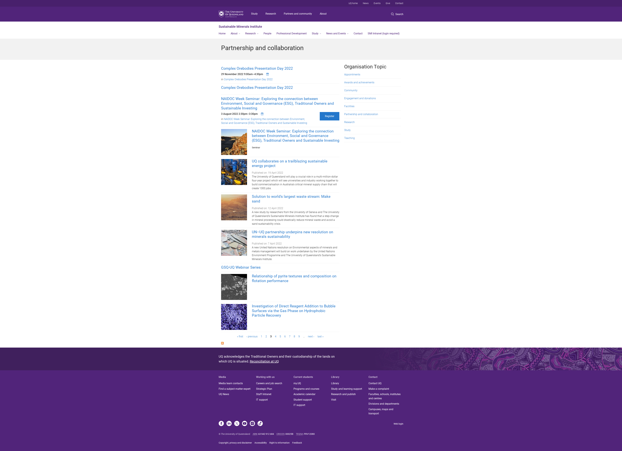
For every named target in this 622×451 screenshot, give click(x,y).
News (366, 3)
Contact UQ (375, 383)
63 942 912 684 (266, 434)
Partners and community (298, 13)
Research (270, 13)
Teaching (349, 138)
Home (222, 33)
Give (388, 3)
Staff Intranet (263, 394)
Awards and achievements (359, 82)
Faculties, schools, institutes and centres (385, 396)
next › (311, 336)
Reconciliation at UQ (264, 361)
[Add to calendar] (268, 74)
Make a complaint (379, 388)
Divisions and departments (384, 403)
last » (320, 336)
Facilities (349, 106)
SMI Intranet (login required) (384, 33)
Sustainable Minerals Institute (240, 27)
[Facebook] (221, 423)
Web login (398, 423)
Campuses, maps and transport (381, 411)
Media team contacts (231, 383)
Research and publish (343, 394)
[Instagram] (252, 423)
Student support (303, 399)
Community (350, 90)
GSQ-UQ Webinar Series (241, 267)
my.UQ (297, 383)
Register (329, 116)
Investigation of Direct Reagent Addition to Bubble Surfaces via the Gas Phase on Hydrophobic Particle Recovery (293, 311)
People (267, 33)
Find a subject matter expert (234, 388)
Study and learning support (346, 388)
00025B (289, 434)
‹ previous (252, 336)
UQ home (353, 3)
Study (254, 13)
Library (335, 383)
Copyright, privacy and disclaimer (235, 442)
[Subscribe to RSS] (222, 342)
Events (377, 3)
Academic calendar (304, 394)
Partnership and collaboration (361, 114)
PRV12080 (309, 434)
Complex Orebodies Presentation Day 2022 (257, 68)
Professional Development (291, 33)
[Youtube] (244, 423)
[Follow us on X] (236, 423)
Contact (399, 3)
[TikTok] (260, 423)
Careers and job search (269, 383)
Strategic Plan (264, 388)
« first (240, 336)
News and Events (336, 33)
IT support (262, 399)
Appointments (352, 74)
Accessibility (260, 442)
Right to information (279, 442)
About (323, 13)
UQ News (224, 394)
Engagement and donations (360, 98)
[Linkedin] (229, 423)
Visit (333, 399)
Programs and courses (306, 388)
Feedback (297, 442)
